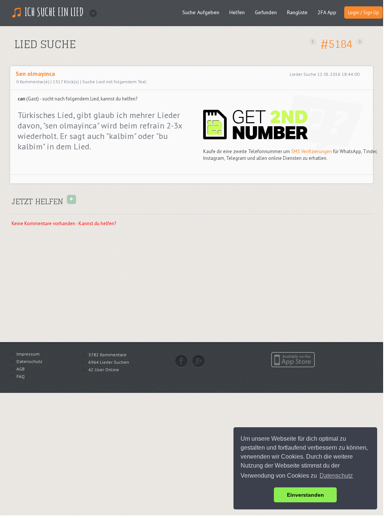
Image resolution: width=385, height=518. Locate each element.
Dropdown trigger (91, 11)
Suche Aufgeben (200, 12)
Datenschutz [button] (336, 475)
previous (313, 41)
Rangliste (297, 12)
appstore (293, 359)
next (359, 41)
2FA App (327, 12)
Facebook (181, 361)
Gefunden (266, 12)
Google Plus (198, 361)
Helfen (237, 12)
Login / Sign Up (363, 12)
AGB (20, 369)
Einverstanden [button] (305, 495)
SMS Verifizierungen (311, 151)
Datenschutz (29, 361)
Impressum (28, 354)
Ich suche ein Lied (54, 12)
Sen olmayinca (35, 73)
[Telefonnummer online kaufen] (255, 138)
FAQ (20, 376)
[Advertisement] (100, 57)
